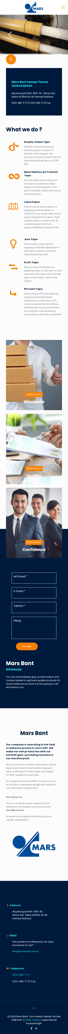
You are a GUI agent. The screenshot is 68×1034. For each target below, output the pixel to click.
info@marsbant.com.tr (25, 951)
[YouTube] (36, 1028)
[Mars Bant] (34, 7)
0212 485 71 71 (19, 103)
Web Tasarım (34, 1020)
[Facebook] (32, 1028)
